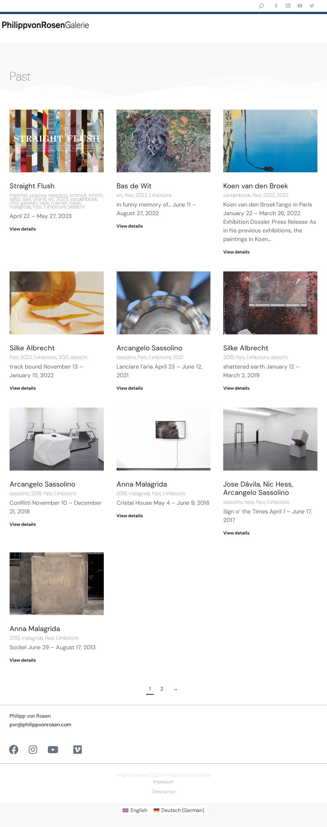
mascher (19, 195)
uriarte (39, 199)
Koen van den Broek (255, 186)
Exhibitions (55, 207)
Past (37, 207)
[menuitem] (134, 810)
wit (51, 199)
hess (44, 203)
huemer (59, 203)
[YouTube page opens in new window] (300, 6)
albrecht (76, 207)
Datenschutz (163, 791)
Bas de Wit (134, 186)
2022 (141, 195)
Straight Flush (32, 186)
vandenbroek (83, 199)
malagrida (20, 207)
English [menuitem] (139, 810)
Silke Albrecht (32, 348)
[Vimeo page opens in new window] (311, 6)
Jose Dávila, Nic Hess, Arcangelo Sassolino (258, 488)
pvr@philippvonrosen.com (40, 724)
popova (38, 195)
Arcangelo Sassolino (149, 348)
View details (23, 229)
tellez (15, 199)
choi (14, 203)
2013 (15, 638)
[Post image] (57, 141)
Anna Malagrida (142, 484)
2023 (62, 199)
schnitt (95, 195)
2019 (228, 357)
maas (74, 203)
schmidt (78, 195)
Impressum (163, 781)
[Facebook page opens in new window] (276, 6)
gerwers (29, 203)
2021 (63, 357)
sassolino (58, 195)
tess (26, 199)
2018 (36, 493)
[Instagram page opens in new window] (288, 6)
